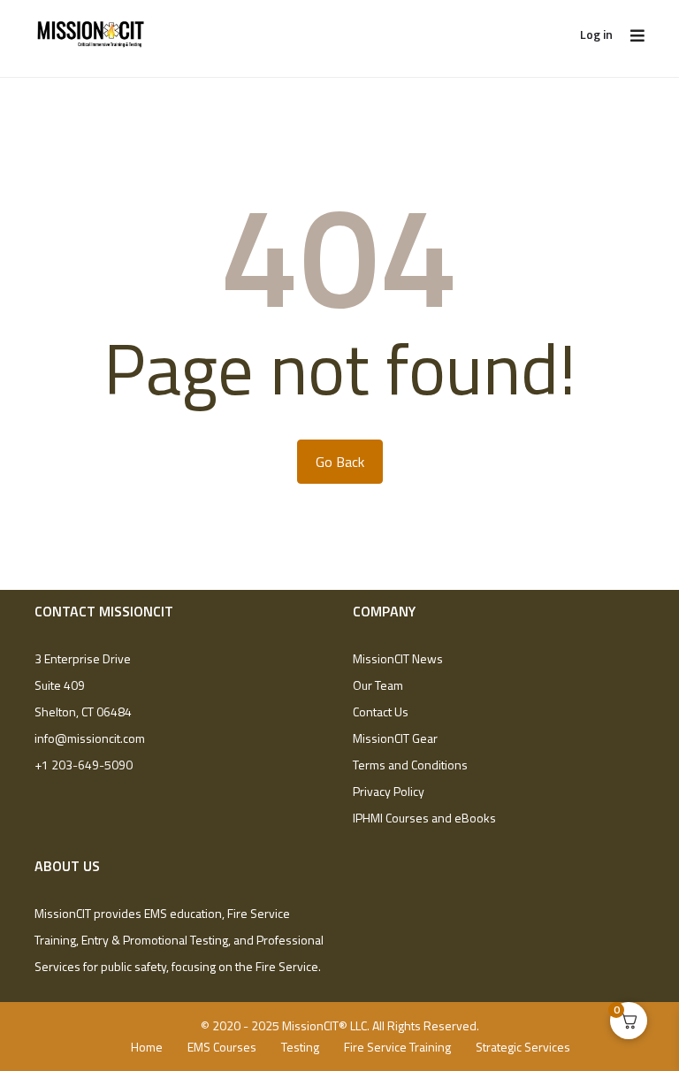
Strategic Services (523, 1046)
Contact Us (380, 711)
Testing (300, 1046)
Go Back (340, 461)
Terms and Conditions (410, 764)
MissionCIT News (398, 658)
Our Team (378, 685)
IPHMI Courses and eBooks (424, 817)
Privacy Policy (388, 791)
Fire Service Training (397, 1046)
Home (147, 1046)
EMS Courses (221, 1046)
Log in (596, 34)
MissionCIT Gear (395, 738)
